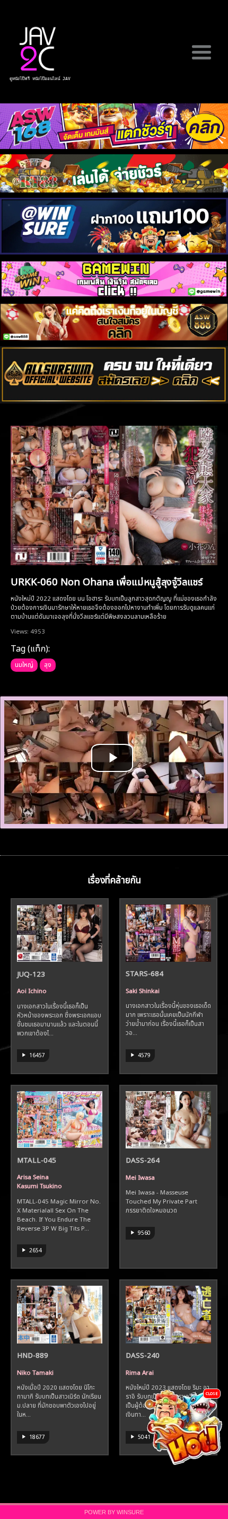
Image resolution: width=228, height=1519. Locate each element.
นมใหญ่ (24, 664)
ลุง (47, 664)
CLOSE (212, 1393)
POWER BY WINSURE (114, 1512)
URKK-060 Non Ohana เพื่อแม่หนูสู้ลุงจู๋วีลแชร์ (107, 580)
